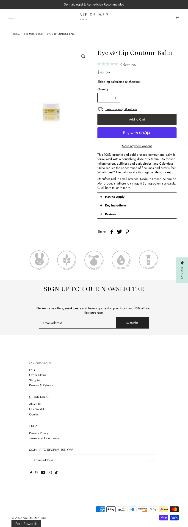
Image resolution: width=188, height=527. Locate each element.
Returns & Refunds (41, 385)
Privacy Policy (38, 433)
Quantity (102, 89)
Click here (104, 187)
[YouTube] (43, 473)
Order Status (37, 375)
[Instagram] (50, 473)
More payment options (137, 146)
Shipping (103, 81)
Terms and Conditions (44, 438)
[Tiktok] (56, 473)
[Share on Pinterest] (127, 231)
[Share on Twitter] (119, 231)
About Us (35, 404)
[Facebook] (31, 473)
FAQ (32, 370)
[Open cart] (177, 16)
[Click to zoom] (83, 56)
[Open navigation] (11, 16)
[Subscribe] (150, 460)
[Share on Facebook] (111, 231)
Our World (36, 409)
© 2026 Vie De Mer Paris (29, 518)
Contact (34, 414)
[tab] (137, 196)
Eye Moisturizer (33, 34)
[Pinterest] (36, 473)
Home (16, 34)
